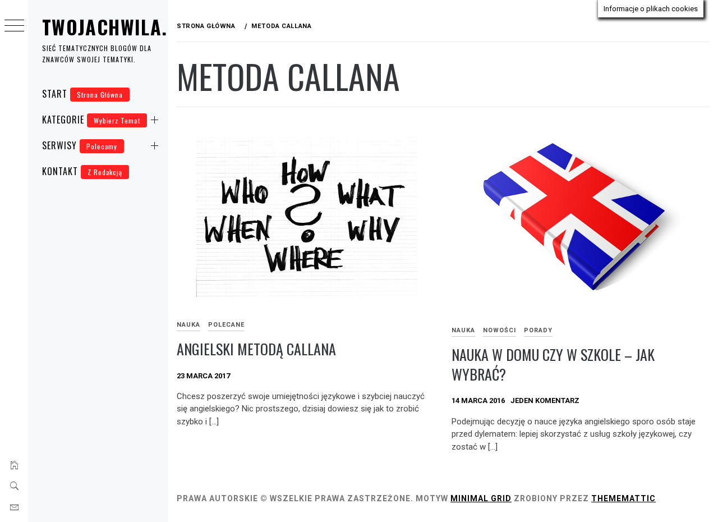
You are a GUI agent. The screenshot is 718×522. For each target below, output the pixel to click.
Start (82, 93)
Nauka (188, 324)
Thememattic (623, 498)
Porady (538, 330)
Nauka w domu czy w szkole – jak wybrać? (553, 364)
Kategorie (91, 119)
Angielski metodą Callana (256, 349)
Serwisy (79, 145)
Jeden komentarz (544, 400)
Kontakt (82, 171)
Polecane (226, 324)
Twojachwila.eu (115, 26)
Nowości (499, 330)
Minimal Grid (481, 498)
